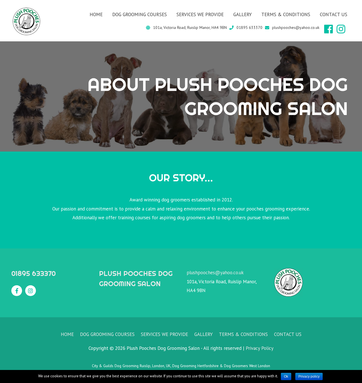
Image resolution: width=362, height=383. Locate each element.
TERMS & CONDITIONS (285, 14)
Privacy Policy (259, 348)
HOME (96, 14)
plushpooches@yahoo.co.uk (295, 27)
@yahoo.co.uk (229, 272)
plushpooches (201, 272)
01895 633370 (249, 27)
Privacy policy (309, 376)
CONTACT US (333, 14)
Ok (286, 376)
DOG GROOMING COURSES (139, 14)
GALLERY (242, 14)
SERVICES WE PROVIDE (200, 14)
